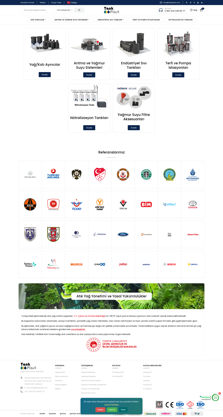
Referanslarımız (61, 376)
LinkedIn (146, 380)
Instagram (147, 372)
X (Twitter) (147, 389)
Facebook (147, 384)
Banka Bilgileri (61, 384)
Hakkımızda (60, 372)
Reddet (100, 410)
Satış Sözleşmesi (88, 372)
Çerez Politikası (111, 404)
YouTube (146, 376)
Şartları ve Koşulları (78, 413)
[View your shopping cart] (201, 10)
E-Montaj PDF (117, 376)
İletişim (43, 2)
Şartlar (63, 413)
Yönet (123, 410)
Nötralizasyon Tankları (89, 117)
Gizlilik (42, 413)
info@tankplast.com (171, 2)
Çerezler (52, 413)
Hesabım (59, 380)
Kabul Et (112, 410)
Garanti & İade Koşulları (91, 380)
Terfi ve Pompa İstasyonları (178, 65)
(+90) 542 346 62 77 (175, 10)
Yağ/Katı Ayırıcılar (44, 64)
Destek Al (168, 8)
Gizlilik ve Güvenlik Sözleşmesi (93, 384)
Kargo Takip (56, 2)
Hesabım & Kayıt (27, 2)
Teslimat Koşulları (88, 376)
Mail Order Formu (88, 393)
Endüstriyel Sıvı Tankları (134, 65)
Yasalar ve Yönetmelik (90, 389)
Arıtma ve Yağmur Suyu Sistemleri (89, 65)
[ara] (79, 10)
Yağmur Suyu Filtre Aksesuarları (134, 116)
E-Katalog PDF (118, 372)
